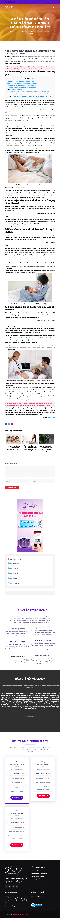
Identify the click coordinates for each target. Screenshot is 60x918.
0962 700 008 (51, 1)
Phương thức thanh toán (40, 879)
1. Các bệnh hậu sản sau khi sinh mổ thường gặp (20, 81)
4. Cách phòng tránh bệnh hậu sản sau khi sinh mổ (21, 87)
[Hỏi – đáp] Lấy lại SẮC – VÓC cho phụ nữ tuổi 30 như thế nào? (29, 94)
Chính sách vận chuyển (39, 873)
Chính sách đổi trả (38, 876)
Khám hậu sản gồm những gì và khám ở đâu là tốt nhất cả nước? (27, 67)
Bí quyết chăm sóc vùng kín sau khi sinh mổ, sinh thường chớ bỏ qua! (29, 403)
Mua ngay (42, 795)
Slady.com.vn (51, 417)
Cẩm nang (13, 31)
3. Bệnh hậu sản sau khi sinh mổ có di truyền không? (21, 85)
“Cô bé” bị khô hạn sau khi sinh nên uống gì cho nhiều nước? (29, 91)
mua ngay (15, 797)
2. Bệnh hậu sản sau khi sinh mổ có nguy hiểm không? (22, 83)
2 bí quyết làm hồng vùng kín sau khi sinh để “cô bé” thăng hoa (30, 96)
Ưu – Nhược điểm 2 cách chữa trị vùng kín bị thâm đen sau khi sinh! (28, 405)
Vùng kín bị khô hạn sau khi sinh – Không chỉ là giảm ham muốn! (28, 69)
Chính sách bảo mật (38, 871)
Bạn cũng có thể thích (14, 89)
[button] (24, 716)
